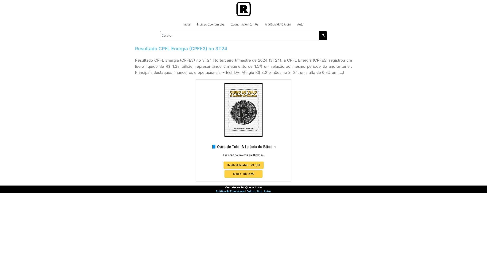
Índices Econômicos (210, 24)
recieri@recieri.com (249, 187)
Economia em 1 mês (244, 24)
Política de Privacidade (230, 191)
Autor (300, 24)
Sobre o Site (254, 191)
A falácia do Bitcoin (278, 24)
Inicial (187, 24)
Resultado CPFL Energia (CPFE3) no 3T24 (181, 48)
